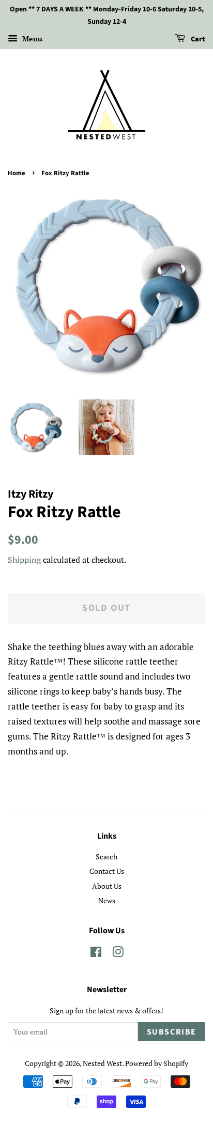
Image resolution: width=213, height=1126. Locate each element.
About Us (106, 886)
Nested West (102, 1063)
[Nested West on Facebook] (96, 954)
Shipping (24, 559)
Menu (31, 38)
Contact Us (106, 871)
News (106, 900)
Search (106, 856)
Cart (197, 39)
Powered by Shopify (156, 1063)
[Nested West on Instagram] (118, 954)
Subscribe (171, 1032)
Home (16, 173)
